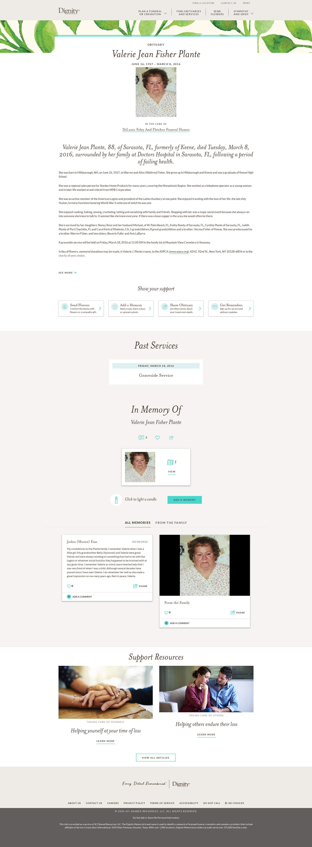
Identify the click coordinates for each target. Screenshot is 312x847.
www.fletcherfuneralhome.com (132, 264)
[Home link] (69, 11)
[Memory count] (141, 437)
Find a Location (203, 3)
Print (246, 3)
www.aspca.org (179, 251)
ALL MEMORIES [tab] (138, 522)
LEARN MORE (106, 741)
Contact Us (228, 3)
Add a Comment (82, 596)
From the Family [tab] (171, 522)
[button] (152, 13)
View (172, 471)
